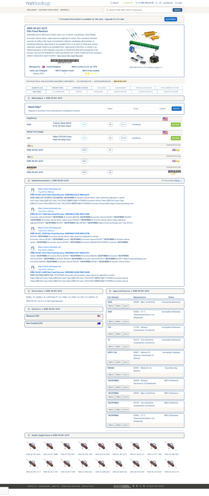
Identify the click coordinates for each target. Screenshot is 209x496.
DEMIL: (29, 297)
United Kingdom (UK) (102, 81)
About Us (55, 486)
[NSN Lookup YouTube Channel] (144, 486)
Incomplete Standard (171, 352)
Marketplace (37, 88)
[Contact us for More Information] (156, 2)
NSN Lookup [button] (32, 10)
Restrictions (57, 88)
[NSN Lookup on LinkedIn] (133, 486)
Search (115, 3)
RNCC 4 (111, 362)
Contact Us (32, 486)
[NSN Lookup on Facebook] (137, 486)
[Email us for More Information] (160, 2)
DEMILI (39, 297)
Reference (64, 10)
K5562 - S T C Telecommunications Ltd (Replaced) (144, 315)
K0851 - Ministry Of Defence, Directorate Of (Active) (144, 355)
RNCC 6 (111, 387)
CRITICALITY (52, 297)
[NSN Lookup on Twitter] (140, 486)
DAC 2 (126, 306)
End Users (37, 92)
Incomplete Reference (171, 302)
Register (169, 3)
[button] (170, 19)
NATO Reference (171, 380)
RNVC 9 (119, 387)
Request (176, 108)
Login (179, 3)
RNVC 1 (119, 306)
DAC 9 (126, 387)
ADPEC (92, 297)
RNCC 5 (111, 375)
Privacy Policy (88, 486)
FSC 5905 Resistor (84, 81)
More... (178, 180)
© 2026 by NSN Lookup (156, 486)
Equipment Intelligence (48, 10)
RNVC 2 (119, 375)
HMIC (64, 297)
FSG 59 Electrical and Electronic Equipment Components (50, 81)
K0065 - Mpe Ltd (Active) (144, 302)
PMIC (74, 297)
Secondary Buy (171, 368)
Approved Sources (80, 88)
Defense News (44, 486)
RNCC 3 (111, 306)
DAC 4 (126, 362)
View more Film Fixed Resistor (70, 56)
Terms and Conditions (70, 486)
